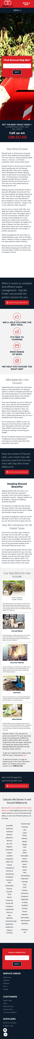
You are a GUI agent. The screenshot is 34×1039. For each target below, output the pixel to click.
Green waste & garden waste (17, 598)
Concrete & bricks (17, 663)
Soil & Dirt (17, 693)
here (25, 755)
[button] (17, 10)
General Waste (17, 631)
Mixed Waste (17, 719)
